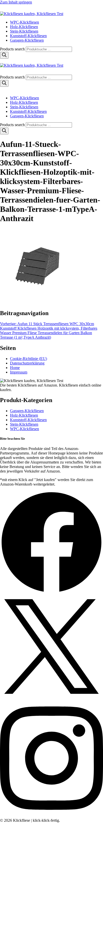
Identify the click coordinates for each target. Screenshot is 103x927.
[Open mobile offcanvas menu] (2, 61)
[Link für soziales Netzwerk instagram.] (51, 816)
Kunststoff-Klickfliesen (28, 36)
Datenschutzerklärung (27, 363)
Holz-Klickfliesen (24, 27)
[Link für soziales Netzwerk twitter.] (51, 697)
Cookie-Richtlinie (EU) (28, 358)
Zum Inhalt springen (16, 2)
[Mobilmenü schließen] (2, 89)
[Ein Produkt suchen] (5, 9)
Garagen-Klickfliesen (27, 40)
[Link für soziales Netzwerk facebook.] (51, 592)
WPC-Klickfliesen (24, 22)
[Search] (4, 55)
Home (15, 367)
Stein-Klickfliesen (24, 31)
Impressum (18, 372)
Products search (13, 49)
